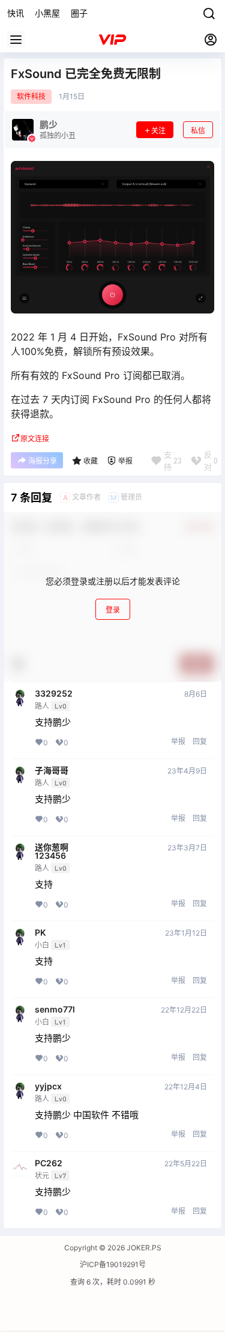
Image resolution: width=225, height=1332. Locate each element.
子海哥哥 (51, 770)
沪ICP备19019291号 (113, 1264)
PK (40, 932)
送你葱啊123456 (51, 851)
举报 (178, 741)
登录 (113, 609)
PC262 (48, 1163)
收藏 (90, 460)
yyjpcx (48, 1086)
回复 (200, 741)
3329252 (54, 693)
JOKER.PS (143, 1247)
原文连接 (34, 438)
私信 (198, 130)
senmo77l (55, 1009)
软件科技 (31, 96)
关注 (158, 130)
